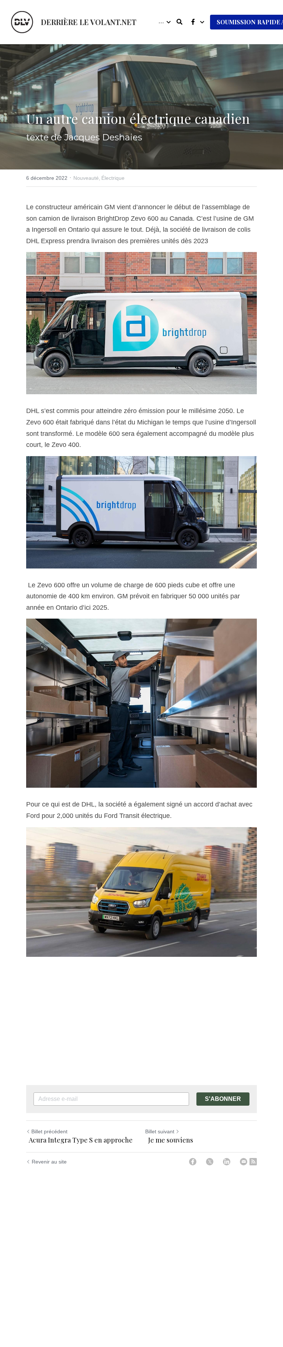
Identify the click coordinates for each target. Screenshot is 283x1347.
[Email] (243, 1161)
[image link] (22, 21)
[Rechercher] (179, 22)
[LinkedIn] (226, 1161)
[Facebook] (192, 1161)
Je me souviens (170, 1140)
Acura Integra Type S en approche (80, 1140)
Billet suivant (159, 1131)
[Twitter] (209, 1161)
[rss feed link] (253, 1161)
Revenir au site (49, 1162)
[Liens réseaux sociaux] (193, 22)
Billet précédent (49, 1131)
